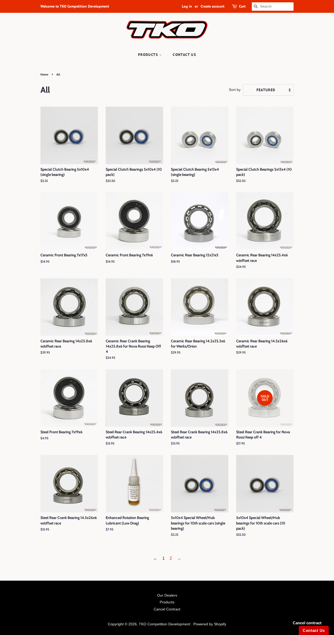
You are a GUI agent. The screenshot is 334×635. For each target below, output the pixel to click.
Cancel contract (307, 623)
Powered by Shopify (209, 624)
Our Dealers (167, 595)
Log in (187, 6)
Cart (242, 6)
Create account (212, 6)
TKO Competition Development (165, 624)
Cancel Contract (167, 609)
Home (44, 74)
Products (148, 54)
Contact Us (184, 54)
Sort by (235, 90)
